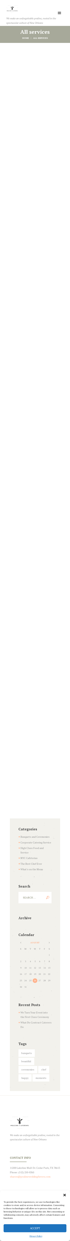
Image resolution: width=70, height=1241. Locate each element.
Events (35, 159)
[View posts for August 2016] (20, 942)
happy (25, 1078)
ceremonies (27, 1069)
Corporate (35, 86)
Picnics (35, 358)
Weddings (35, 767)
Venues (35, 704)
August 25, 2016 (39, 80)
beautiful (26, 1061)
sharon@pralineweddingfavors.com (30, 1176)
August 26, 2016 (39, 154)
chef (43, 1069)
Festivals (35, 222)
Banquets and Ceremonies (35, 836)
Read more (35, 110)
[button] (64, 1195)
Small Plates (35, 505)
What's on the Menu (31, 869)
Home (25, 38)
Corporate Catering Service (35, 842)
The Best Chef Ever (31, 863)
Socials (35, 568)
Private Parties (35, 432)
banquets (26, 1053)
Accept (35, 1228)
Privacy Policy (36, 1236)
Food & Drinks (35, 296)
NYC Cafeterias (29, 858)
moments (41, 1078)
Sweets (35, 642)
